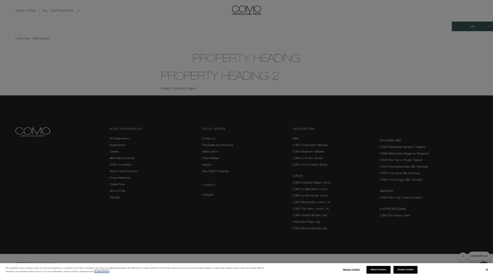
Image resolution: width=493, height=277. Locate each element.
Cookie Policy (102, 271)
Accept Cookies (405, 270)
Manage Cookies (351, 270)
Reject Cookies (378, 270)
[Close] (487, 270)
